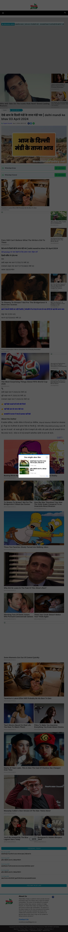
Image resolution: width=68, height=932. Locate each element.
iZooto (47, 476)
